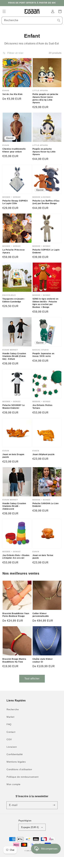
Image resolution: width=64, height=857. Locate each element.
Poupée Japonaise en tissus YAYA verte (43, 355)
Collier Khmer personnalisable (40, 614)
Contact (11, 732)
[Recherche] (58, 20)
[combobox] (32, 20)
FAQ (9, 724)
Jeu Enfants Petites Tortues (42, 406)
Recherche (13, 709)
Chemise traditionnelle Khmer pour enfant (14, 150)
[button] (4, 11)
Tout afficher (32, 678)
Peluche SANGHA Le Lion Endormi (45, 504)
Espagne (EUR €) (30, 827)
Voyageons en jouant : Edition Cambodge (13, 300)
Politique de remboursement (23, 776)
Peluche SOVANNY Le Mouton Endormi (13, 406)
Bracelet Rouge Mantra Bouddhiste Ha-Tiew (14, 660)
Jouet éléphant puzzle (43, 454)
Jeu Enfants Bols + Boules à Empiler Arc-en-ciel (16, 556)
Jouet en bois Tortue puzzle (42, 556)
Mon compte (14, 784)
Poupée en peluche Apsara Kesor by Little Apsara (44, 152)
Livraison (12, 747)
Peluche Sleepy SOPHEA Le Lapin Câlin (15, 202)
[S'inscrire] (53, 805)
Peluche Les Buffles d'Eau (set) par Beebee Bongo (45, 202)
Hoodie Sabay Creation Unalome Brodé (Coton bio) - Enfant (14, 356)
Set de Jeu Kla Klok (12, 94)
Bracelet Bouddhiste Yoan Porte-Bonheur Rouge (15, 614)
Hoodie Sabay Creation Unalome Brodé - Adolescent (14, 506)
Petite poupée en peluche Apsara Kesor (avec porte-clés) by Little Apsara (45, 98)
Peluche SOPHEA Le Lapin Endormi (46, 251)
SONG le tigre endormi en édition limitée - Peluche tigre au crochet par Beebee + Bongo (45, 303)
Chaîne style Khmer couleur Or (42, 660)
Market (10, 717)
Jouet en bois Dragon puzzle (13, 455)
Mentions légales (16, 761)
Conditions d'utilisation (19, 769)
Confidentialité (15, 754)
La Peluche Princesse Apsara (13, 251)
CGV (9, 739)
